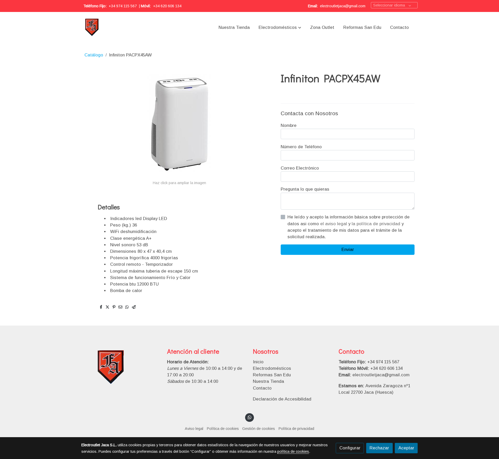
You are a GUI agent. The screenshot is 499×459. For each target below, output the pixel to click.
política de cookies (293, 451)
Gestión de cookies (258, 428)
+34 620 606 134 (167, 6)
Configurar (349, 447)
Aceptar (406, 447)
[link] (92, 27)
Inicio (258, 361)
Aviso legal (194, 428)
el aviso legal (334, 223)
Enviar (348, 249)
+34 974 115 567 (123, 6)
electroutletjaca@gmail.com (342, 6)
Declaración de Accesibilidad (282, 399)
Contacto (262, 388)
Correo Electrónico (300, 168)
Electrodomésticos (272, 368)
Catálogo (93, 55)
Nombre (289, 125)
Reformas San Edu (272, 374)
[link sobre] (121, 367)
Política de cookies (223, 428)
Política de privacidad (296, 428)
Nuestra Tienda (268, 381)
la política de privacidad (377, 223)
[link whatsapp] (249, 417)
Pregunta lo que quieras (305, 189)
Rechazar (379, 447)
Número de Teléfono (301, 146)
